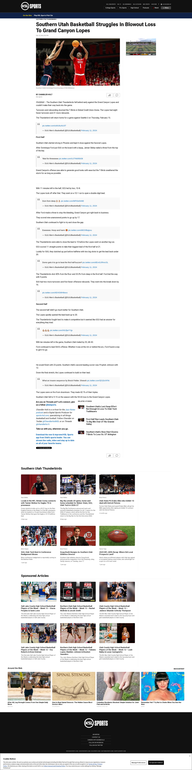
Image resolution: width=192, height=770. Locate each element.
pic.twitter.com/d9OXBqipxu (80, 226)
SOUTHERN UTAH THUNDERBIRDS (46, 19)
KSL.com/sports (111, 4)
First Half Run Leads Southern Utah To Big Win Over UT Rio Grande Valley (102, 413)
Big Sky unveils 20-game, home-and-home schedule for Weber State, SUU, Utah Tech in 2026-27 (76, 495)
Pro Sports (123, 8)
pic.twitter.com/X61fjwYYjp (61, 323)
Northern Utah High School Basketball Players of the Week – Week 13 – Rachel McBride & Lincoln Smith (77, 600)
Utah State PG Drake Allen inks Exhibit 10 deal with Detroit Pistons (116, 494)
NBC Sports (146, 4)
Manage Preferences (138, 762)
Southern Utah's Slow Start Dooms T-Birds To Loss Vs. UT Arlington (102, 425)
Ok (189, 755)
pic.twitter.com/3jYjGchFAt (98, 372)
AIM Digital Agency (96, 748)
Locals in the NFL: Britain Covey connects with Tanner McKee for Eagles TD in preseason (38, 495)
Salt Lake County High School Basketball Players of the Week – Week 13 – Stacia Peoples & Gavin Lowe (38, 600)
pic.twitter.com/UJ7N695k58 (71, 156)
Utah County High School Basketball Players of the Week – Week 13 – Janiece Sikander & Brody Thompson (115, 600)
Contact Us (96, 729)
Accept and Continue (156, 762)
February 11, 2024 (89, 129)
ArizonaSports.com (72, 743)
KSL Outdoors (137, 4)
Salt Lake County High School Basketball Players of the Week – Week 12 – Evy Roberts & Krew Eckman (38, 641)
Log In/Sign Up (166, 4)
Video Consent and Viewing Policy (54, 766)
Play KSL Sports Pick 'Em (43, 15)
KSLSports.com (95, 743)
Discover (154, 4)
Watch (156, 8)
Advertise (96, 726)
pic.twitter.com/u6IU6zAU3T (54, 125)
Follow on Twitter (96, 737)
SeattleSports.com (120, 743)
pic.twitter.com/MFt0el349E (72, 198)
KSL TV (119, 4)
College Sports (110, 8)
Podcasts (146, 8)
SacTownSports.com (107, 743)
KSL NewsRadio (127, 4)
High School (135, 8)
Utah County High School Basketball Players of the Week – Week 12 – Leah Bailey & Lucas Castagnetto (115, 641)
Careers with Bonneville (96, 732)
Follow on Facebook (96, 734)
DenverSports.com (84, 743)
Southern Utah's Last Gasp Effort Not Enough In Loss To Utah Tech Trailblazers (101, 401)
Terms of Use (92, 764)
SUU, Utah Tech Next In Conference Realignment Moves (36, 545)
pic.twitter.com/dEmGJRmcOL (95, 257)
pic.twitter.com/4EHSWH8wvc (55, 286)
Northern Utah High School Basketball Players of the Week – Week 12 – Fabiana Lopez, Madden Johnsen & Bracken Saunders (78, 642)
